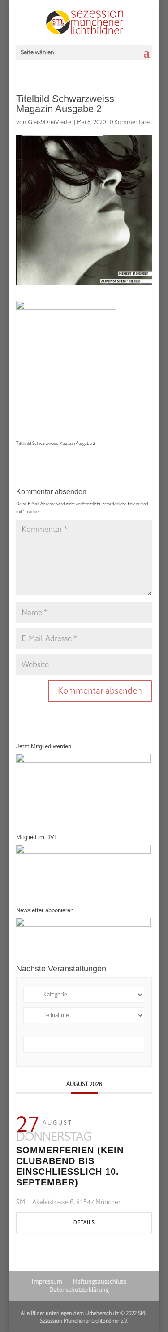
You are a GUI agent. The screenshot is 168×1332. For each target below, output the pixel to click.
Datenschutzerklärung (79, 1289)
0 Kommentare (130, 122)
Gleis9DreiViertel (50, 122)
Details (84, 1222)
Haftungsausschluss (99, 1281)
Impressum (47, 1281)
